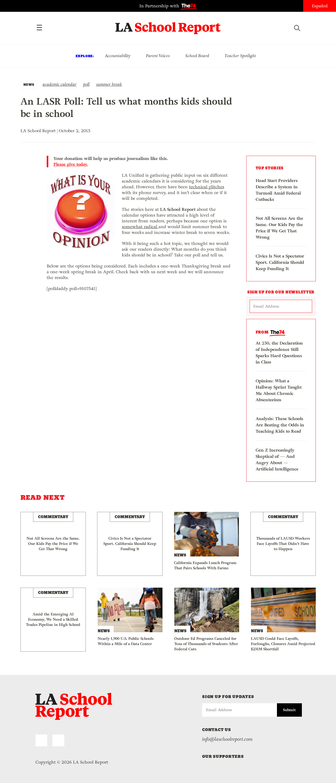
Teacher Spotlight (240, 56)
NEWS (28, 85)
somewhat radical (140, 227)
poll (86, 84)
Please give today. (71, 164)
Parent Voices (158, 56)
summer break (109, 84)
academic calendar (60, 84)
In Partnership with (160, 6)
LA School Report (168, 25)
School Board (197, 56)
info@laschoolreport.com (227, 739)
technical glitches (206, 187)
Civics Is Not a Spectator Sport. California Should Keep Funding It (280, 262)
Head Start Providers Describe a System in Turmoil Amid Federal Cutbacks (278, 190)
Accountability (117, 56)
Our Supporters (223, 756)
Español (320, 6)
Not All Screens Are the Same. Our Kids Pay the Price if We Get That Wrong (279, 227)
